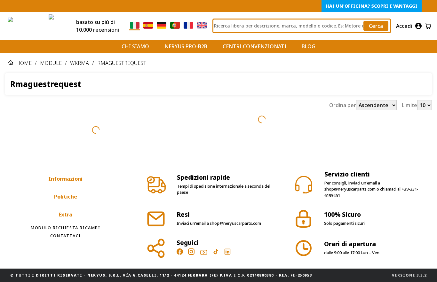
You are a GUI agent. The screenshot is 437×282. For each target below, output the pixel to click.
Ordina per (342, 105)
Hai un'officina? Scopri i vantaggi (371, 6)
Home (24, 63)
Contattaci (65, 236)
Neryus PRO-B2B (185, 46)
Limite (409, 105)
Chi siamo (135, 46)
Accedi (404, 25)
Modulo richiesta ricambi (65, 228)
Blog (308, 46)
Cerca (376, 25)
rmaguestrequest (121, 63)
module (51, 63)
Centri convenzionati (254, 46)
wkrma (79, 63)
